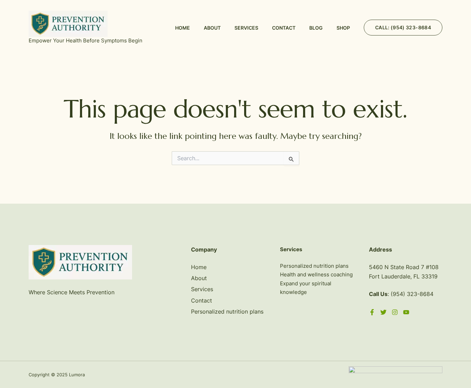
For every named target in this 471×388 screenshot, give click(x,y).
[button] (403, 27)
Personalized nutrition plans (227, 311)
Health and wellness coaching (316, 274)
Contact (283, 28)
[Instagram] (395, 312)
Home (182, 28)
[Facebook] (372, 312)
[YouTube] (406, 312)
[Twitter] (383, 312)
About (212, 28)
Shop (343, 28)
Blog (316, 28)
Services (246, 28)
